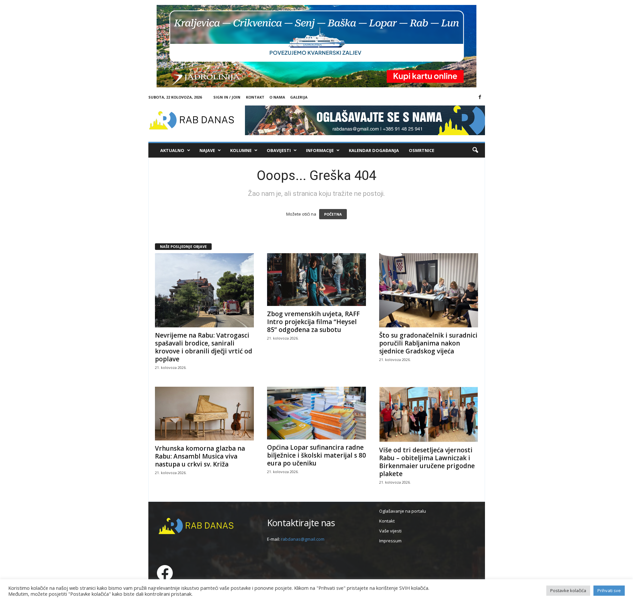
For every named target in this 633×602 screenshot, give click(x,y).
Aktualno (172, 150)
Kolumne (241, 150)
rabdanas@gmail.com (302, 539)
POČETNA (333, 214)
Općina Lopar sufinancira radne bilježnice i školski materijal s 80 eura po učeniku (316, 455)
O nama (277, 97)
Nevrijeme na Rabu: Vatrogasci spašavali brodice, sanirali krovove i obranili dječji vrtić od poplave (203, 347)
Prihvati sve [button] (609, 590)
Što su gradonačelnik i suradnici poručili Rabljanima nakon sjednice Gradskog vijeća (428, 343)
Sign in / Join (226, 97)
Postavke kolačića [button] (568, 590)
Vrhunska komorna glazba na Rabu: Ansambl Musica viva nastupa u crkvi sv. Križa (200, 456)
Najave (207, 150)
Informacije (320, 150)
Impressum (390, 541)
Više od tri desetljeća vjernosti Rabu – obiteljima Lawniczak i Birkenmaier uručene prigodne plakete (427, 462)
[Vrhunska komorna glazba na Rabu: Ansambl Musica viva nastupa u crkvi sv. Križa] (204, 414)
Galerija (299, 97)
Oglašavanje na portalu (402, 511)
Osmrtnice (421, 150)
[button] (475, 150)
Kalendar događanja (374, 150)
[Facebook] (480, 97)
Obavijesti (279, 150)
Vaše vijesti (390, 531)
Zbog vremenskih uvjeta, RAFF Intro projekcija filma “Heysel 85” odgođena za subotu (313, 322)
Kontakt (255, 97)
